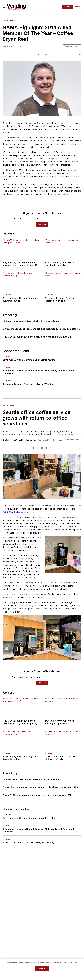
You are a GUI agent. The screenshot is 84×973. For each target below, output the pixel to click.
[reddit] (46, 54)
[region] (42, 966)
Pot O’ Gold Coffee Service (15, 512)
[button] (4, 7)
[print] (80, 54)
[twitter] (42, 54)
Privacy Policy (73, 962)
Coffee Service (9, 20)
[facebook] (34, 54)
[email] (50, 54)
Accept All (42, 968)
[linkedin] (38, 54)
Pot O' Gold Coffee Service (24, 440)
